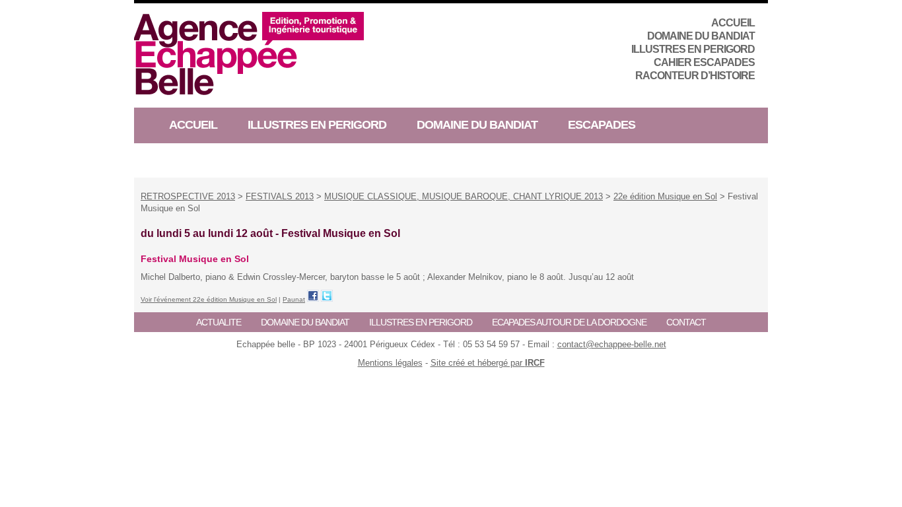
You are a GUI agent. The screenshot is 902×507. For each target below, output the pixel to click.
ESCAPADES (601, 124)
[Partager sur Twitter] (327, 296)
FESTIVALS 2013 (280, 196)
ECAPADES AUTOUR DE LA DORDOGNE (569, 322)
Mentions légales (390, 363)
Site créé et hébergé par (488, 363)
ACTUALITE (218, 322)
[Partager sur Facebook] (313, 296)
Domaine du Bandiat (701, 36)
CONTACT (686, 322)
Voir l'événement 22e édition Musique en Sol (209, 299)
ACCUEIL (733, 22)
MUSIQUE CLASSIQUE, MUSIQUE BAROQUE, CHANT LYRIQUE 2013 (463, 196)
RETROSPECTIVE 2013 (188, 196)
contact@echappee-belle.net (611, 344)
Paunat (294, 299)
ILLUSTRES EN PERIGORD (693, 49)
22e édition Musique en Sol (665, 196)
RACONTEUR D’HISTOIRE (695, 75)
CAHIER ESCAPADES (704, 62)
